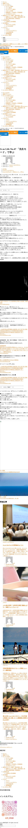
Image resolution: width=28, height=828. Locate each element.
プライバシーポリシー (6, 747)
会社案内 (5, 23)
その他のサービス (10, 14)
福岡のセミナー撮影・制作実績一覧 (12, 15)
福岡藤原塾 (9, 33)
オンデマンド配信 (10, 9)
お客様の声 (6, 20)
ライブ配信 (9, 7)
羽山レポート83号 (10, 24)
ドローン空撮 (9, 11)
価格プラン (6, 3)
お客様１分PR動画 (11, 21)
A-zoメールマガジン (11, 30)
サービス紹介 (6, 4)
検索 (4, 37)
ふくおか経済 (9, 26)
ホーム (4, 1)
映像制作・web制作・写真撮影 (14, 12)
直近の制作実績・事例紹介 (13, 18)
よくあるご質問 (7, 35)
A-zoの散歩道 (9, 32)
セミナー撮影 (9, 6)
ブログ (4, 27)
